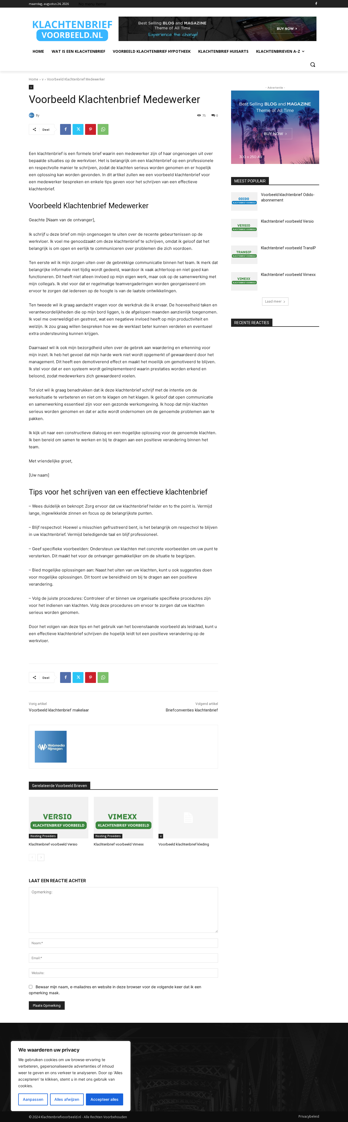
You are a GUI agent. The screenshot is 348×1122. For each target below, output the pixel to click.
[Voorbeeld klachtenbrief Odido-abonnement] (244, 201)
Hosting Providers (43, 836)
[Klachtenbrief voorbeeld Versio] (58, 817)
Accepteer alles (105, 1099)
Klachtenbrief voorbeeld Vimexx (119, 844)
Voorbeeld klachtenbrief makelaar (59, 710)
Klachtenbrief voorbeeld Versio (53, 844)
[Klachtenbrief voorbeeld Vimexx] (123, 817)
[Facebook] (316, 4)
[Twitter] (78, 129)
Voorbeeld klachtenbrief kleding (184, 844)
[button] (312, 64)
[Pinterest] (90, 129)
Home (33, 79)
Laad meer (273, 301)
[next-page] (41, 857)
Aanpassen (33, 1099)
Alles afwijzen (66, 1099)
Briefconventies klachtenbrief (192, 710)
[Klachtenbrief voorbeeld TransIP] (244, 254)
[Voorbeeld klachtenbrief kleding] (188, 817)
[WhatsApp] (103, 129)
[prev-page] (32, 857)
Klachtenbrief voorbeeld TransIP (288, 248)
